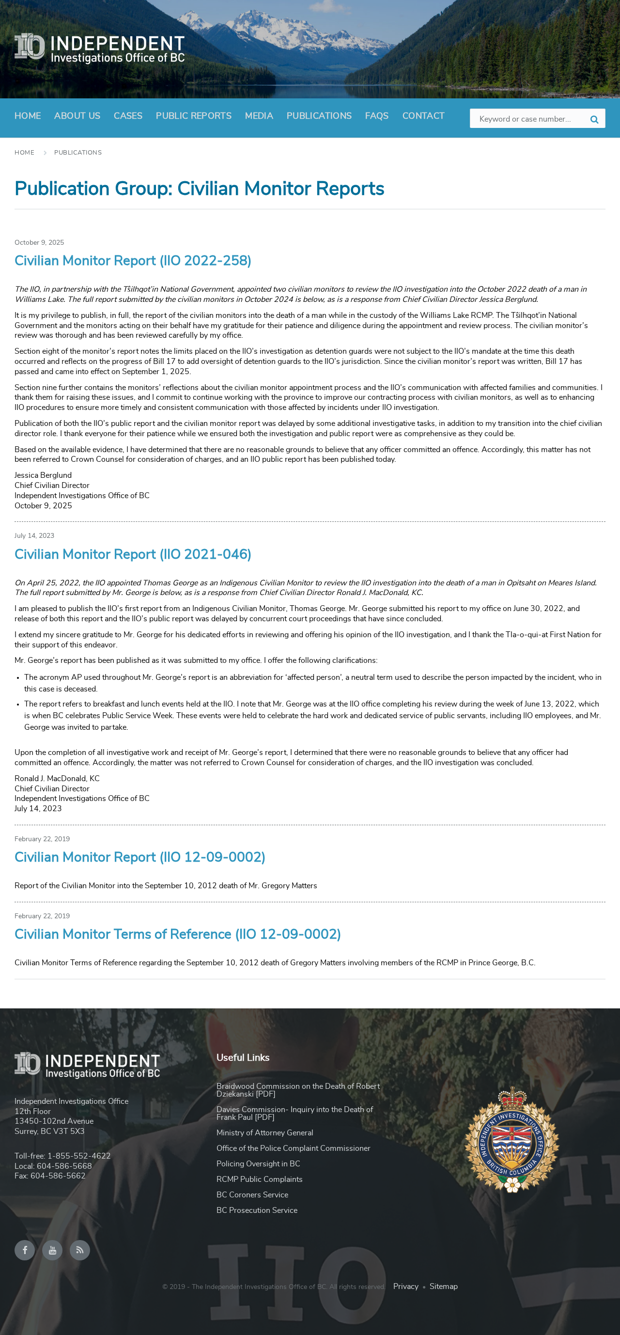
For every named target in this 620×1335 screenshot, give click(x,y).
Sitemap (444, 1286)
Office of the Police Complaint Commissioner (294, 1148)
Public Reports (194, 116)
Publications (319, 116)
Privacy (405, 1286)
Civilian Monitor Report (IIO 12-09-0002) (140, 857)
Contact (424, 116)
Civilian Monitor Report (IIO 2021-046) (133, 555)
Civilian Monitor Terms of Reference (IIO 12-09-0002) (178, 935)
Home (28, 116)
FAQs (376, 116)
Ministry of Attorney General (265, 1133)
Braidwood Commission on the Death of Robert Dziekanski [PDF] (298, 1090)
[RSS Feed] (80, 1250)
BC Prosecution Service (257, 1210)
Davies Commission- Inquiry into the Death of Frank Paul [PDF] (295, 1113)
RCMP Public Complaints (260, 1179)
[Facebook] (25, 1250)
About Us (77, 116)
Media (259, 116)
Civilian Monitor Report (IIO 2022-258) (133, 261)
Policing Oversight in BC (258, 1164)
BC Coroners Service (252, 1195)
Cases (128, 116)
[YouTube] (52, 1250)
